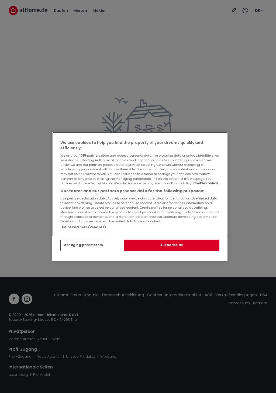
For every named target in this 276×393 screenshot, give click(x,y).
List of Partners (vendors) (83, 227)
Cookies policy (205, 183)
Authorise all (171, 245)
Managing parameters (83, 245)
